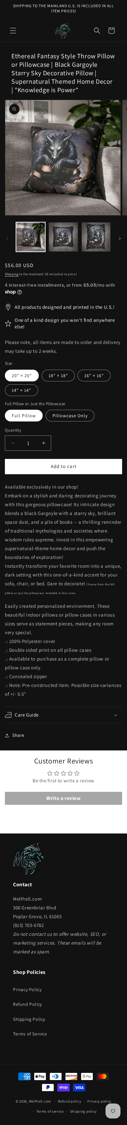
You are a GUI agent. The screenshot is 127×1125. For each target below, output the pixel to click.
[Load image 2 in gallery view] (63, 236)
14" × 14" (21, 390)
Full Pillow (24, 416)
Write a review (63, 798)
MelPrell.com (40, 1101)
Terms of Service (30, 1034)
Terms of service (50, 1111)
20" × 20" (22, 375)
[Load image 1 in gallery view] (30, 236)
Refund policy (69, 1101)
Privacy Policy (27, 989)
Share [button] (18, 735)
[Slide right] (120, 238)
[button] (13, 30)
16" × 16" (94, 375)
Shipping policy (83, 1111)
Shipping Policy (29, 1019)
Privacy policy (99, 1101)
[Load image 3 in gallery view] (96, 236)
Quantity (13, 430)
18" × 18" (58, 375)
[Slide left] (7, 238)
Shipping (12, 274)
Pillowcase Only (70, 416)
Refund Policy (27, 1004)
